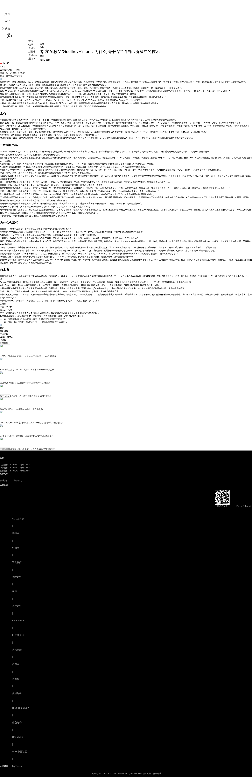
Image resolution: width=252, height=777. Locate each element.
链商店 (15, 547)
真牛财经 (17, 606)
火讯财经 (17, 649)
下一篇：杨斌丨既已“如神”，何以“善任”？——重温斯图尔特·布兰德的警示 (33, 321)
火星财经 (17, 693)
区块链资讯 (18, 635)
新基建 (31, 51)
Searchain (17, 737)
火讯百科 (33, 55)
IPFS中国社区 (19, 751)
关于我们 (18, 480)
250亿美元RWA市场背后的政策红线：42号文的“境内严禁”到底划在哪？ (32, 422)
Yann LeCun (58, 91)
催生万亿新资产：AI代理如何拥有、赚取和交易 (21, 409)
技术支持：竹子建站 (152, 773)
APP (7, 21)
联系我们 (4, 480)
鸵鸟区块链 (18, 518)
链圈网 (15, 533)
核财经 (15, 678)
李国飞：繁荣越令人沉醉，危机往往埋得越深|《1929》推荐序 (28, 356)
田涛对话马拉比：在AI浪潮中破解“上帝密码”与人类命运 (25, 382)
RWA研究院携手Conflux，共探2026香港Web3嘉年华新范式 (27, 369)
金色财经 (17, 722)
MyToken (17, 766)
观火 (30, 58)
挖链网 (15, 664)
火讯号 (31, 48)
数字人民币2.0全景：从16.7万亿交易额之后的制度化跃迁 (26, 395)
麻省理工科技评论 (14, 75)
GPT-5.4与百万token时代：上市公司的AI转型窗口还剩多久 (27, 435)
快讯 (30, 44)
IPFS (15, 591)
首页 (30, 41)
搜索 (7, 13)
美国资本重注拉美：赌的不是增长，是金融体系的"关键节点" (27, 448)
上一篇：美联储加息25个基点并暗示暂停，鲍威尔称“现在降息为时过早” (32, 318)
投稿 (7, 28)
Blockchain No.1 (20, 707)
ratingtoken (18, 620)
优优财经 (17, 576)
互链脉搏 (17, 562)
